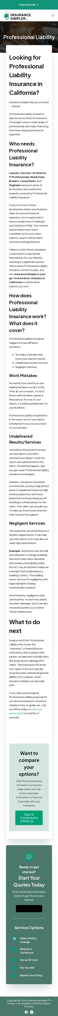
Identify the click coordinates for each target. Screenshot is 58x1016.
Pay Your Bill (27, 967)
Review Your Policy (31, 975)
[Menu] (53, 15)
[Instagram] (31, 1012)
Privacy (11, 1003)
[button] (29, 818)
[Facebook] (26, 1012)
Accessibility (25, 1003)
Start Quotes (27, 5)
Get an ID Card (29, 959)
